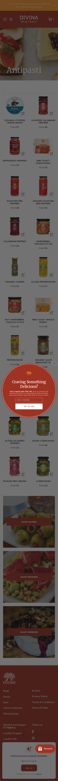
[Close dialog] (54, 363)
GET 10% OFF (29, 406)
